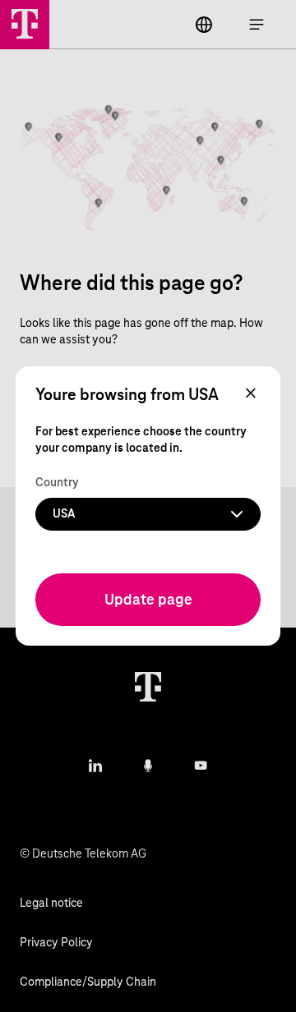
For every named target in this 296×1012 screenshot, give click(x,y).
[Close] (251, 394)
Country (57, 483)
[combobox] (148, 514)
